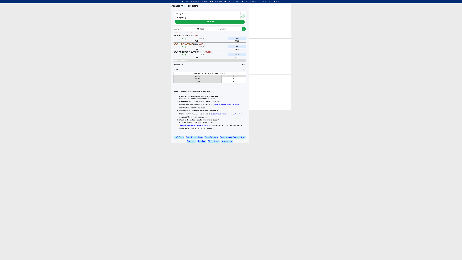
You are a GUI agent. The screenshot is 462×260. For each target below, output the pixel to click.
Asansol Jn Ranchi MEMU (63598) (225, 105)
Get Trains (210, 22)
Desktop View (226, 141)
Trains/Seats (217, 1)
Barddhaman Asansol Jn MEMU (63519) (227, 114)
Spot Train (195, 1)
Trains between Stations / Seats (232, 137)
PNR (205, 1)
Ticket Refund (213, 141)
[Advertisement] (270, 21)
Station (253, 1)
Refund (263, 1)
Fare (245, 1)
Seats (237, 1)
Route (228, 1)
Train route (191, 141)
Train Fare (202, 141)
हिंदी (270, 1)
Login (277, 1)
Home (186, 1)
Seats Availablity (211, 137)
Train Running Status (194, 137)
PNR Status (179, 137)
